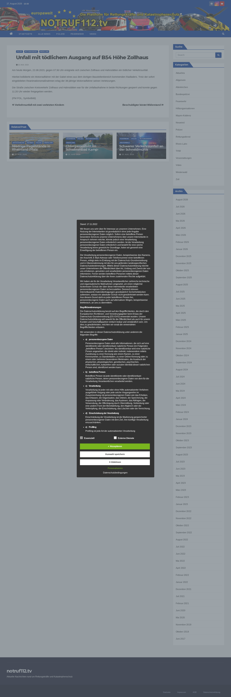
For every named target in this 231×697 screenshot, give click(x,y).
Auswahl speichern (115, 454)
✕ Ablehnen (115, 462)
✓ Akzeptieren (115, 446)
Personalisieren (115, 468)
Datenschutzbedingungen (115, 473)
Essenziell (89, 438)
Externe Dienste (126, 438)
